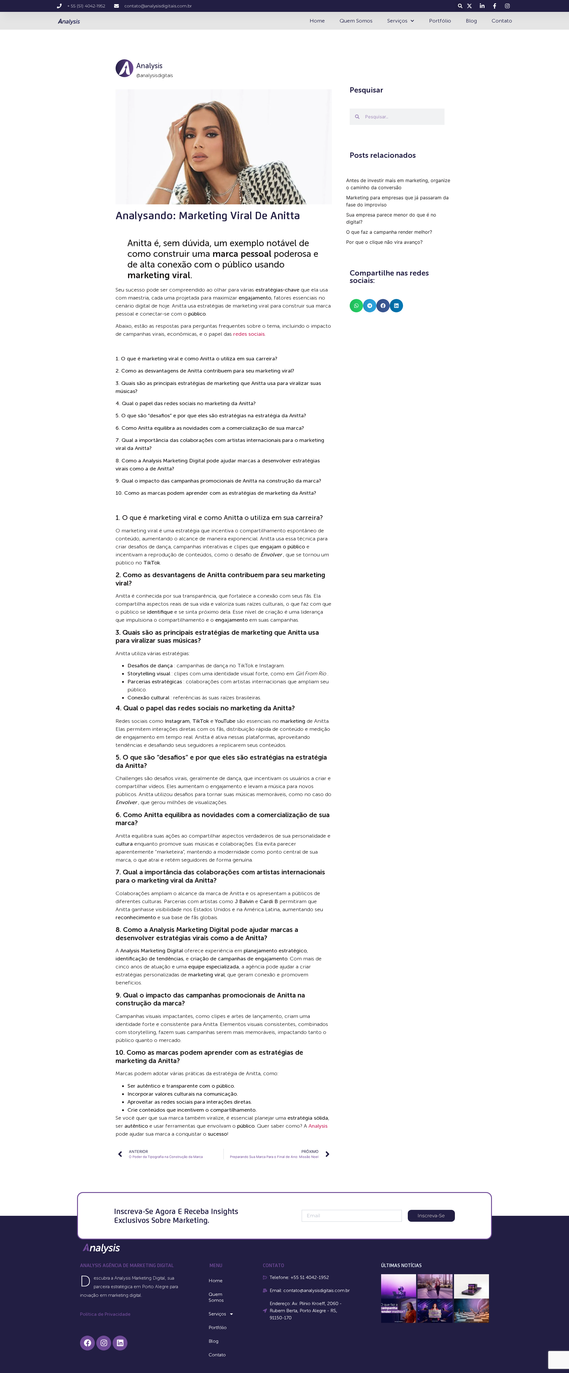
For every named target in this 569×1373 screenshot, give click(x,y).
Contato (502, 20)
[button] (460, 6)
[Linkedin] (120, 1343)
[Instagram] (103, 1343)
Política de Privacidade (105, 1314)
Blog (471, 20)
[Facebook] (87, 1343)
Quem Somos (356, 20)
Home (317, 20)
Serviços (397, 20)
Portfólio (440, 20)
